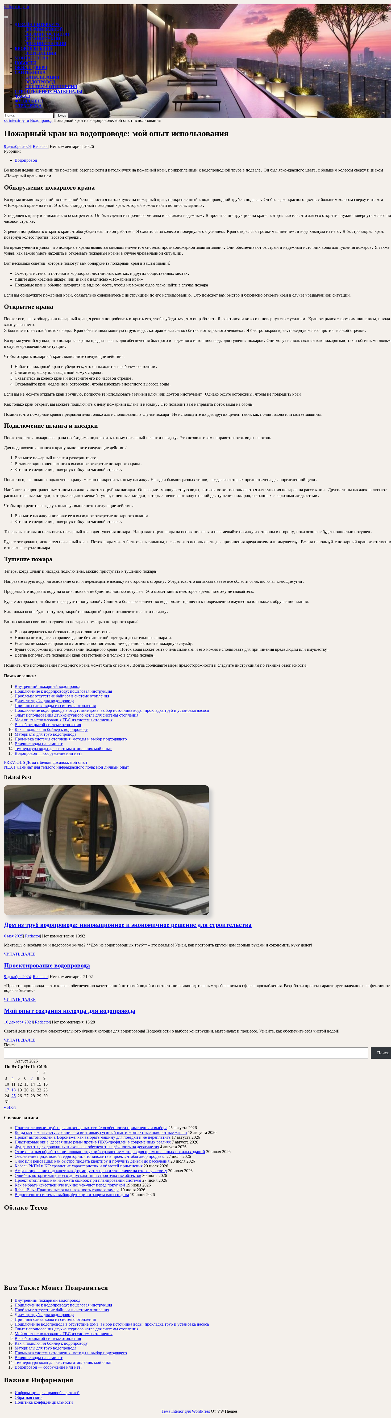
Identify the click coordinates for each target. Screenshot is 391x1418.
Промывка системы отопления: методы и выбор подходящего (71, 739)
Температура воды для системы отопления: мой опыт (63, 748)
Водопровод (40, 82)
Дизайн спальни (45, 43)
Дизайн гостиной (47, 34)
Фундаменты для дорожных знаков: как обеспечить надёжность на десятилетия (87, 1147)
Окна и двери (31, 67)
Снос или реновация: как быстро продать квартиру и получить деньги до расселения (92, 1161)
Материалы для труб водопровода (45, 734)
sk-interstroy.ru (16, 6)
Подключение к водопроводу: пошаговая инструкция (63, 691)
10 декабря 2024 (18, 1022)
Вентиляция (40, 53)
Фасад (22, 96)
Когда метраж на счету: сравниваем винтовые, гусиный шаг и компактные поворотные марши (101, 1132)
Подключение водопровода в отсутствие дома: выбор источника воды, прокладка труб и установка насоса (112, 710)
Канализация (42, 77)
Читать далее (20, 954)
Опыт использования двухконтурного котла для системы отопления (76, 715)
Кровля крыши (33, 48)
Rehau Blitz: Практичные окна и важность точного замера (67, 1190)
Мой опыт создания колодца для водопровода (69, 1010)
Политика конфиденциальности (44, 1402)
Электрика (28, 106)
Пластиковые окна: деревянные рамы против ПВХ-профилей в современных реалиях (93, 1142)
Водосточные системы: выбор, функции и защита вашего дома (72, 1194)
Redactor (40, 146)
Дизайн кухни (42, 39)
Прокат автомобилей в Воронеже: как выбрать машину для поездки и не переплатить (92, 1137)
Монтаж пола (32, 58)
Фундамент (29, 101)
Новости (25, 63)
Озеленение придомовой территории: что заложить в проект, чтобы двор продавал (90, 1156)
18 (13, 1090)
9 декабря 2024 (17, 146)
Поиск (10, 1045)
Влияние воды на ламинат (39, 744)
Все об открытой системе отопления (48, 724)
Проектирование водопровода (47, 965)
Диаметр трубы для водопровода (44, 701)
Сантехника (30, 72)
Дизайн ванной (44, 29)
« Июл (10, 1107)
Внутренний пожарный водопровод (47, 686)
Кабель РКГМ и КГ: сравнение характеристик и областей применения (79, 1166)
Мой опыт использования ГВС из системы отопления (64, 720)
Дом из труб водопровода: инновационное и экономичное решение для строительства (128, 924)
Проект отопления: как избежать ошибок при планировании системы (78, 1180)
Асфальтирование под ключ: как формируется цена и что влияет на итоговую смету (91, 1170)
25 (13, 1096)
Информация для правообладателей (47, 1392)
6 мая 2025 (13, 936)
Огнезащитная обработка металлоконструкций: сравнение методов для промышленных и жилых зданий (110, 1151)
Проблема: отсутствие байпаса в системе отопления (62, 696)
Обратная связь (28, 1397)
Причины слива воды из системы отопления (55, 705)
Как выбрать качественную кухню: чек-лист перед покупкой (70, 1185)
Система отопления (51, 86)
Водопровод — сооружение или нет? (48, 753)
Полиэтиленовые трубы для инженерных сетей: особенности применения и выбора (91, 1127)
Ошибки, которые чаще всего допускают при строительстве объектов (78, 1175)
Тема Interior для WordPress (185, 1411)
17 (7, 1090)
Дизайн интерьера (37, 24)
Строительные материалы (48, 91)
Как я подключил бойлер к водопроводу (51, 729)
